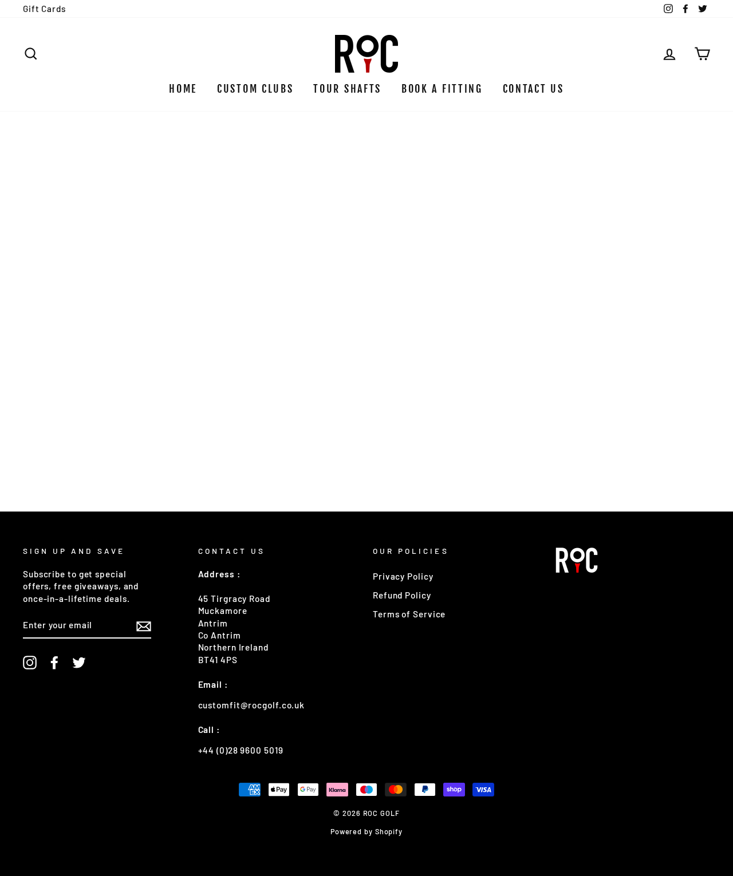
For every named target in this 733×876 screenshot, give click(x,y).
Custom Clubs (255, 88)
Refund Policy (402, 595)
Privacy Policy (403, 576)
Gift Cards (44, 8)
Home (183, 88)
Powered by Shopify (366, 831)
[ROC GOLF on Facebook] (54, 662)
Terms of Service (409, 614)
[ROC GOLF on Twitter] (79, 662)
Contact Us (533, 88)
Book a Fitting (442, 88)
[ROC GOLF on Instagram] (30, 662)
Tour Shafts (347, 88)
